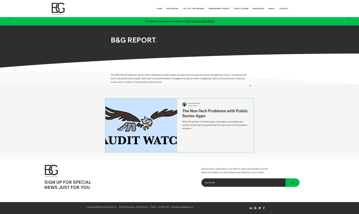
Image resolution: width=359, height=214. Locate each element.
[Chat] (251, 208)
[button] (250, 85)
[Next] (344, 21)
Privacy (153, 207)
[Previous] (14, 21)
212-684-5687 (163, 207)
